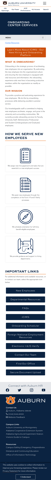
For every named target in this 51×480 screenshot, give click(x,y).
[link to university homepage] (25, 400)
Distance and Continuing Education (22, 451)
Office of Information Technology (21, 455)
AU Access (36, 9)
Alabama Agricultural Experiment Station (24, 434)
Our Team (15, 9)
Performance (25, 9)
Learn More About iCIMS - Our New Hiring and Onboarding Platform (25, 52)
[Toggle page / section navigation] (43, 38)
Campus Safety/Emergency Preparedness (25, 447)
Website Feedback (16, 417)
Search (46, 9)
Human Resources (12, 43)
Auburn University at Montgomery (21, 427)
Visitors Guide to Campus (18, 437)
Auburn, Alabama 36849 (19, 410)
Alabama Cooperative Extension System (24, 430)
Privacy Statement (10, 471)
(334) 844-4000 (16, 414)
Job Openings (5, 9)
